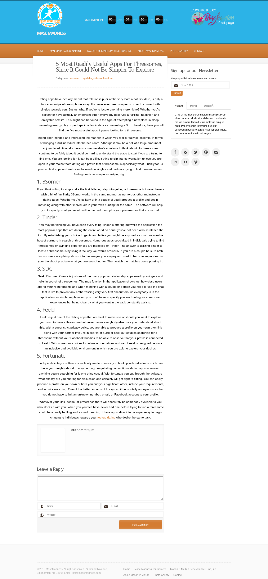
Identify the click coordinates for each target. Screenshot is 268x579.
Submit (177, 93)
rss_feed (185, 152)
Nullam (179, 105)
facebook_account (175, 152)
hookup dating (106, 417)
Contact (199, 51)
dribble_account (206, 152)
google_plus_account (175, 162)
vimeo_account (195, 162)
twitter (195, 152)
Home (40, 51)
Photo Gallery (179, 51)
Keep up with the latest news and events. (194, 78)
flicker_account (185, 162)
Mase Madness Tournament (65, 51)
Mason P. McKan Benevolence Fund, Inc (109, 51)
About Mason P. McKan (151, 51)
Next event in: (93, 20)
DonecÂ (209, 105)
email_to (216, 152)
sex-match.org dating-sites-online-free (91, 78)
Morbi (193, 105)
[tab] (179, 106)
